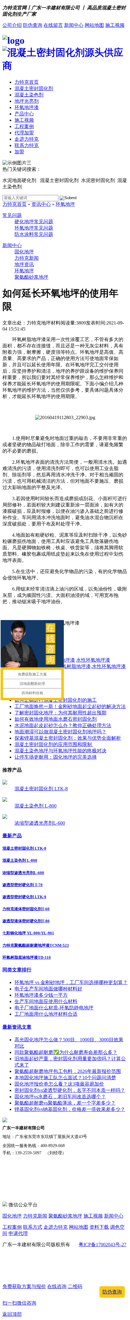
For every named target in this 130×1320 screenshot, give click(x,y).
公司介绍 (12, 25)
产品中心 (24, 113)
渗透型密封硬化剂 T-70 (22, 885)
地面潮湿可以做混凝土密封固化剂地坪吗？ (60, 731)
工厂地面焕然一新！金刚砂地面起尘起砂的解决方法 (70, 706)
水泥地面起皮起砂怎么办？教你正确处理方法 (63, 725)
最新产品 (12, 835)
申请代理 (18, 1233)
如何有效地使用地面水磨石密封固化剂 (56, 719)
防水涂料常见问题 (34, 234)
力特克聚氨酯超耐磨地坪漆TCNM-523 (35, 945)
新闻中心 (73, 25)
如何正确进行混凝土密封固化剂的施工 (56, 700)
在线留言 (53, 25)
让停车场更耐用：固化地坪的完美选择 (56, 757)
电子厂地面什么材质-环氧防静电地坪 (54, 1007)
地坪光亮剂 (27, 101)
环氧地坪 (65, 204)
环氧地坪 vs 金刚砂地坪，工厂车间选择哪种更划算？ (71, 982)
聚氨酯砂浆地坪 (31, 277)
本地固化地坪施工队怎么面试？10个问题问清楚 (65, 1077)
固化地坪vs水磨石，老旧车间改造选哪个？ (60, 1096)
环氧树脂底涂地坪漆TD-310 (26, 957)
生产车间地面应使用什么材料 (46, 1001)
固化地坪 (24, 251)
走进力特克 (27, 139)
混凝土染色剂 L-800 (36, 805)
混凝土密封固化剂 (34, 88)
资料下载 (99, 1227)
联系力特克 (27, 145)
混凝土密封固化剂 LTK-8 (41, 788)
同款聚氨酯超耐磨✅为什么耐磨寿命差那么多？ (66, 1052)
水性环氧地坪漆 (93, 660)
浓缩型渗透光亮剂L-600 (40, 823)
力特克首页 (27, 82)
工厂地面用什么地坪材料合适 (46, 1014)
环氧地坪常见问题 (34, 227)
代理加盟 (24, 132)
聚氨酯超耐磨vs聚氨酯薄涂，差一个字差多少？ (65, 1102)
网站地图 (94, 25)
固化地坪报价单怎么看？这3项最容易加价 (59, 1083)
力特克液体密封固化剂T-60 (26, 909)
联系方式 (32, 1227)
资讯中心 (41, 204)
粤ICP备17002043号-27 (102, 1244)
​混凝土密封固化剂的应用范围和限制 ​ (54, 744)
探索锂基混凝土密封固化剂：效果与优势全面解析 (68, 738)
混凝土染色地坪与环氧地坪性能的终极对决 (60, 750)
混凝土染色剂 (29, 94)
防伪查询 (32, 25)
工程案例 (24, 126)
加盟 (19, 151)
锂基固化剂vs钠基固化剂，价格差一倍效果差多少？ (70, 1109)
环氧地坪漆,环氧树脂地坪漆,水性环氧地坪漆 (78, 666)
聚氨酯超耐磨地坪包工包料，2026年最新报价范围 (68, 1071)
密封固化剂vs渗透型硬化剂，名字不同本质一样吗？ (70, 1090)
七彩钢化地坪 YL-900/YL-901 (28, 933)
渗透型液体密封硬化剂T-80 (26, 921)
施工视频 (115, 25)
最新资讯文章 (16, 1027)
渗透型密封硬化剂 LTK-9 (24, 897)
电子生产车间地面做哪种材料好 (48, 988)
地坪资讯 (24, 264)
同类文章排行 (16, 969)
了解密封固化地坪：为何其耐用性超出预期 (60, 712)
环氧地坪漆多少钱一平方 (41, 995)
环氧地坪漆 (27, 107)
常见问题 (12, 215)
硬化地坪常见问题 (34, 221)
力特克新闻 (27, 258)
